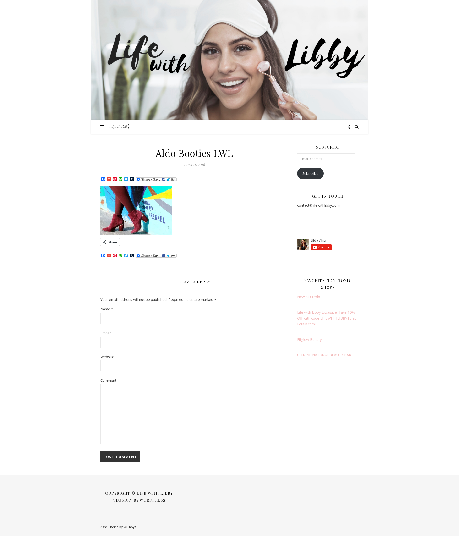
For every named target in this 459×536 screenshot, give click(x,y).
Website (107, 356)
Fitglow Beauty (309, 339)
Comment (108, 380)
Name (106, 308)
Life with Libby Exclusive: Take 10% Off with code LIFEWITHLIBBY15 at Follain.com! (326, 318)
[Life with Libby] (119, 126)
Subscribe (310, 173)
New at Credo (308, 296)
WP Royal (130, 527)
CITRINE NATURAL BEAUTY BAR (324, 354)
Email (106, 332)
